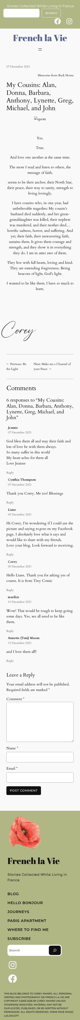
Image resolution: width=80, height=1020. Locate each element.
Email (11, 768)
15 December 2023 (19, 643)
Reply (10, 473)
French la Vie (40, 38)
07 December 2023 (19, 432)
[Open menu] (40, 49)
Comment (15, 699)
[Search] (55, 950)
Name (12, 748)
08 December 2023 (19, 514)
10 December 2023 (19, 602)
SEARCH (51, 13)
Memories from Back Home (56, 75)
